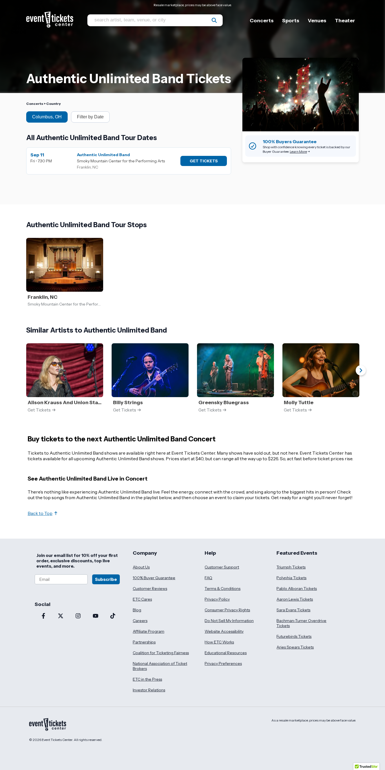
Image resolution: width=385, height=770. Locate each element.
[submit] (214, 20)
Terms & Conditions (222, 588)
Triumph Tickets (291, 567)
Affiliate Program (148, 631)
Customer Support (222, 567)
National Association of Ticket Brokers (160, 666)
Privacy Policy (217, 599)
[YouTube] (95, 616)
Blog (137, 609)
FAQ (208, 577)
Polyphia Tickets (291, 577)
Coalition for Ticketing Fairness (161, 652)
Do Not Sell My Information (229, 620)
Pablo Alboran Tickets (296, 588)
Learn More (298, 151)
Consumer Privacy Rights (227, 609)
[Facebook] (43, 616)
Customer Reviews (150, 588)
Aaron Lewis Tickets (294, 599)
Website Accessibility (224, 631)
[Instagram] (78, 616)
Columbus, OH (47, 116)
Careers (140, 620)
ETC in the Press (147, 679)
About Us (141, 567)
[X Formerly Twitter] (61, 616)
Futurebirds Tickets (293, 636)
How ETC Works (219, 642)
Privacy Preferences (223, 663)
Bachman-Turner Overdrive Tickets (301, 623)
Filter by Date (90, 116)
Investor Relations (149, 689)
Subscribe (106, 579)
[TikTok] (112, 616)
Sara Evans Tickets (293, 609)
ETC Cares (142, 599)
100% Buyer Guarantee (154, 577)
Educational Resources (226, 652)
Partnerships (144, 642)
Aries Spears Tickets (295, 647)
